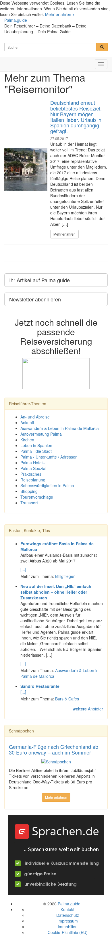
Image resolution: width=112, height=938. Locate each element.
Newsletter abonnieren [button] (35, 299)
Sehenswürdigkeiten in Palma (47, 485)
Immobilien (68, 926)
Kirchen (27, 440)
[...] (23, 569)
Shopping (29, 491)
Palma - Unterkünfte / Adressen (49, 457)
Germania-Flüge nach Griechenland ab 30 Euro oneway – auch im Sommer (53, 749)
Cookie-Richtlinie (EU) (68, 932)
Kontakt (67, 909)
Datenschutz (67, 915)
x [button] (73, 14)
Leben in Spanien (36, 445)
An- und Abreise (35, 417)
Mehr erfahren (58, 14)
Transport (29, 502)
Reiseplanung (32, 480)
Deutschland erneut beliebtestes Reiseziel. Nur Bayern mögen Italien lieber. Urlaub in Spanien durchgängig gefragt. (76, 117)
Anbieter (88, 709)
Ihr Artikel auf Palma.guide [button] (39, 280)
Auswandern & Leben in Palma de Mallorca (59, 428)
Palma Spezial (33, 468)
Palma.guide (15, 20)
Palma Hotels (32, 462)
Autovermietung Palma (41, 434)
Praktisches (30, 474)
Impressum (67, 921)
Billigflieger (65, 576)
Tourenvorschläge (36, 497)
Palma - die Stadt (36, 451)
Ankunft (27, 422)
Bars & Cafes (67, 699)
